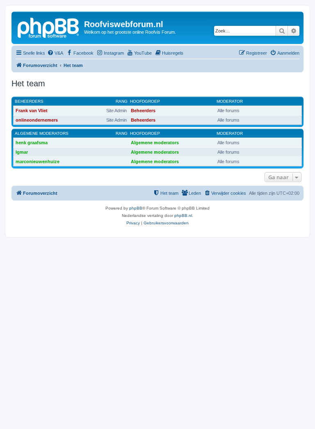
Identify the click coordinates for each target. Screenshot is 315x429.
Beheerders (29, 101)
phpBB (135, 208)
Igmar (22, 152)
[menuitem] (55, 53)
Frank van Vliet (32, 110)
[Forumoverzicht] (49, 27)
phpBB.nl (183, 215)
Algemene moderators (41, 133)
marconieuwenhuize (37, 161)
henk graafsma (32, 142)
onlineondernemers (37, 120)
